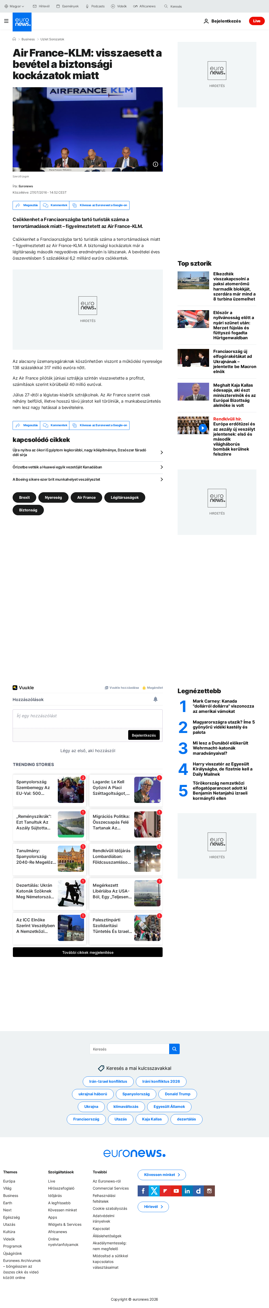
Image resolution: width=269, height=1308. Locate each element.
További (100, 1172)
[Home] (14, 39)
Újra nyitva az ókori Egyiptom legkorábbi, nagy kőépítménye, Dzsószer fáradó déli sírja (79, 452)
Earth (7, 1203)
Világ (7, 1188)
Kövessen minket (62, 1210)
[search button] (166, 6)
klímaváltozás (125, 1106)
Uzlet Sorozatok (52, 39)
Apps (52, 1217)
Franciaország (86, 1119)
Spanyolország (136, 1094)
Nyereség (53, 497)
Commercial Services (111, 1188)
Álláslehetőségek (107, 1236)
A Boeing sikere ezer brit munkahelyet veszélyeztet (56, 479)
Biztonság (28, 509)
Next (7, 1210)
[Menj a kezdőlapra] (22, 22)
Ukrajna (91, 1106)
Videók (9, 1239)
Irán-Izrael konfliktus (108, 1081)
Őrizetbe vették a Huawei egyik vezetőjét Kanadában (57, 467)
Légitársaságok (125, 497)
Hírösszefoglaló (61, 1188)
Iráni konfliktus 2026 (161, 1081)
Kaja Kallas (152, 1119)
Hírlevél (151, 1207)
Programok (12, 1246)
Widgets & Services (64, 1224)
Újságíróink (12, 1253)
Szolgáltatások (61, 1172)
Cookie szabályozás (110, 1208)
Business (28, 39)
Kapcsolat (101, 1228)
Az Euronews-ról (107, 1181)
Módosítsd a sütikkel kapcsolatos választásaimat (110, 1261)
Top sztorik (195, 263)
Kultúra (9, 1231)
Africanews (57, 1231)
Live (257, 21)
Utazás (121, 1119)
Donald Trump (177, 1094)
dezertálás (186, 1119)
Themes (10, 1172)
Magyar (15, 6)
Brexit (24, 497)
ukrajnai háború (93, 1094)
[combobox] (192, 6)
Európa (9, 1181)
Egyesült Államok (169, 1106)
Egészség (11, 1217)
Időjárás (55, 1195)
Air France (86, 497)
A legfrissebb (59, 1203)
